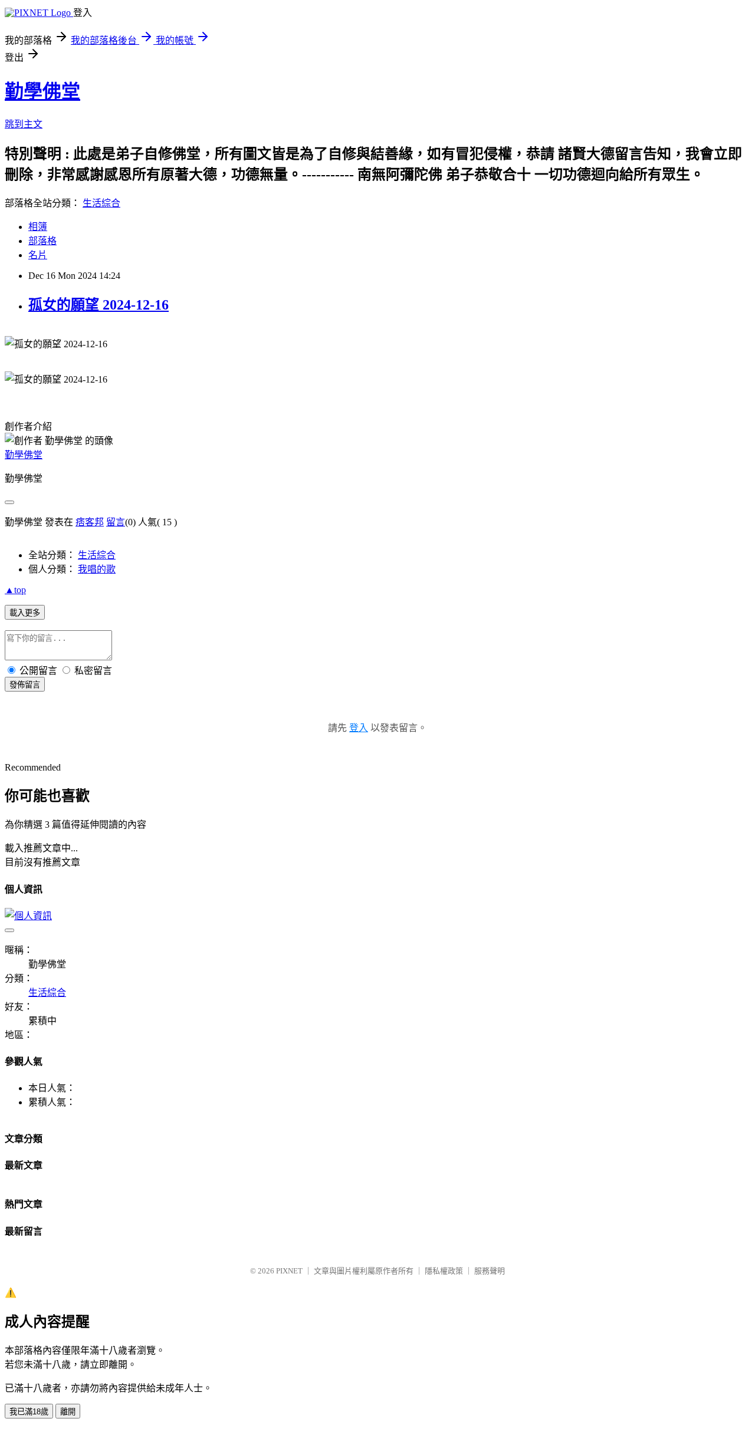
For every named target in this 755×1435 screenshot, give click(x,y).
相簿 (37, 227)
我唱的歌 (97, 569)
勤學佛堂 (42, 91)
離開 (68, 1411)
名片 (37, 255)
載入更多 (24, 612)
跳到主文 (23, 124)
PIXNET (289, 1270)
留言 (115, 522)
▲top (15, 590)
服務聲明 (489, 1270)
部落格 (42, 241)
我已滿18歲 (28, 1411)
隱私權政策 (444, 1270)
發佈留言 (24, 684)
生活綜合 (101, 203)
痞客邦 (90, 522)
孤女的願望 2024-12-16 (98, 304)
